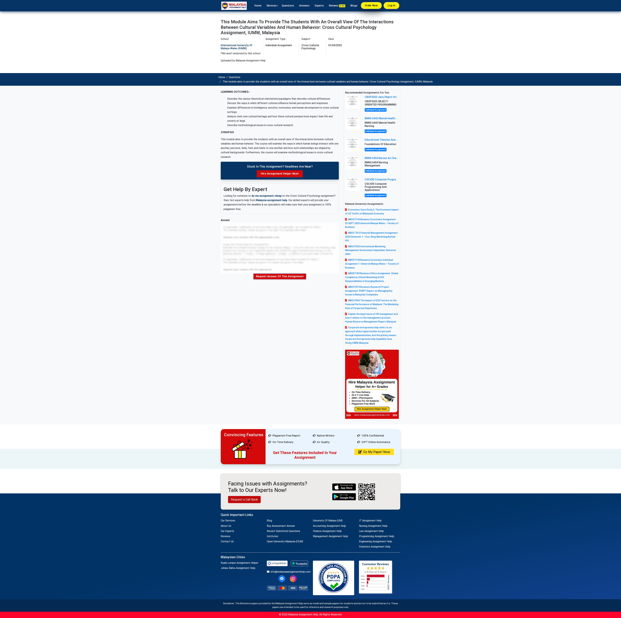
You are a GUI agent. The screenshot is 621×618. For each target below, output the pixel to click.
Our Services (228, 520)
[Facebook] (281, 578)
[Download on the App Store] (344, 487)
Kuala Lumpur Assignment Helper (239, 562)
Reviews (337, 5)
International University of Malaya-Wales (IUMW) (236, 47)
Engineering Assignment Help (375, 541)
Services (272, 5)
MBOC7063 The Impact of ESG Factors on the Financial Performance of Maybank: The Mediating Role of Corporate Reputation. (371, 304)
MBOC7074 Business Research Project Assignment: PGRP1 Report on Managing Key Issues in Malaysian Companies (368, 291)
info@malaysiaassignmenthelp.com (289, 571)
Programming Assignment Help (376, 536)
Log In (391, 5)
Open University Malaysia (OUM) (285, 541)
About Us (226, 525)
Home (257, 5)
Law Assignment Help (371, 531)
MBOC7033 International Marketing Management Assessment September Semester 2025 (370, 250)
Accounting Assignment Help (329, 525)
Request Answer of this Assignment (280, 276)
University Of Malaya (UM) (328, 520)
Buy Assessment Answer (281, 525)
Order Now (371, 5)
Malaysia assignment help (271, 200)
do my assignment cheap (266, 195)
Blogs (353, 5)
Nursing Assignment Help (373, 525)
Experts (319, 5)
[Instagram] (293, 578)
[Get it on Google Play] (344, 496)
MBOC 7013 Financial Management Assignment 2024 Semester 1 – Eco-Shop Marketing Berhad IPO (371, 237)
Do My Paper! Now (376, 452)
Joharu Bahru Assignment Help (238, 568)
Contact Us (227, 541)
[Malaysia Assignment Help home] (234, 5)
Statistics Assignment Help (374, 546)
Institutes (272, 536)
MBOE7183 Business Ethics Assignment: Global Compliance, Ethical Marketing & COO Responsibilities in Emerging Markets (371, 277)
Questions (288, 5)
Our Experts (227, 531)
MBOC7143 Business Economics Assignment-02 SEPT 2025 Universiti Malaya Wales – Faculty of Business (371, 223)
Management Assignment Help (330, 536)
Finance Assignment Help (327, 531)
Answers (304, 5)
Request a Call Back (244, 499)
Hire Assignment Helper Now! (280, 173)
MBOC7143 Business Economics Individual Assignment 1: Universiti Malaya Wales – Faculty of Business (372, 264)
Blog (269, 520)
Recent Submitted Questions (283, 531)
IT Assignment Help (370, 520)
